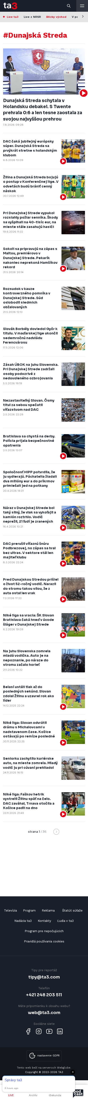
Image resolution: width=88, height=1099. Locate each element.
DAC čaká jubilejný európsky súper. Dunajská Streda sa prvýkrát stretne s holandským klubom (30, 148)
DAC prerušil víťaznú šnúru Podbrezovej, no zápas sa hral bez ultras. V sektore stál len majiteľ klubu (29, 551)
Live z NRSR (32, 16)
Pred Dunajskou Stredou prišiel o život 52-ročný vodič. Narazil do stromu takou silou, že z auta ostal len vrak (30, 586)
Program (29, 910)
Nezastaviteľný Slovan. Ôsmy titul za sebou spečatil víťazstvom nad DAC (28, 405)
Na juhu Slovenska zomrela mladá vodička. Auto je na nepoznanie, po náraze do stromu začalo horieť (26, 658)
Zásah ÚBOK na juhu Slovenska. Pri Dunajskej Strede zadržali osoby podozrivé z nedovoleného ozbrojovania (30, 372)
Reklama (48, 910)
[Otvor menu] (82, 6)
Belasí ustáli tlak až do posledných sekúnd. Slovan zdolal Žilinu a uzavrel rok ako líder (28, 694)
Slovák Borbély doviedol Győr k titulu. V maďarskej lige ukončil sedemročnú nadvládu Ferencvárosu (30, 336)
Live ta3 (12, 16)
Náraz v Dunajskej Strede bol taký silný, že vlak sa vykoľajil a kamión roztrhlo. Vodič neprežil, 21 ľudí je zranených (29, 515)
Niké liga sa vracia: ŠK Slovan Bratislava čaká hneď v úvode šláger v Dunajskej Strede (28, 619)
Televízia (10, 910)
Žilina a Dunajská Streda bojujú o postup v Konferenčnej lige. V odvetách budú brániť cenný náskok (30, 184)
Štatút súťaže (72, 910)
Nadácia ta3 (23, 921)
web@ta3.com (44, 1012)
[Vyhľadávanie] (69, 5)
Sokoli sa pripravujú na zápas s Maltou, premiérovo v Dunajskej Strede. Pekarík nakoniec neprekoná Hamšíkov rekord (30, 258)
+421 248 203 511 (44, 994)
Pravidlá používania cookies (44, 941)
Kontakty (44, 921)
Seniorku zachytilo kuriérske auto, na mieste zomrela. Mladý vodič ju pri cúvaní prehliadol (30, 763)
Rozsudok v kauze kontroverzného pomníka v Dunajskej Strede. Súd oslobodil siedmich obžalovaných (26, 298)
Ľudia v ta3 (65, 921)
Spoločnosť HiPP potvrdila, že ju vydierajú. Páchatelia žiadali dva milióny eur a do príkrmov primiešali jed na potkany (30, 479)
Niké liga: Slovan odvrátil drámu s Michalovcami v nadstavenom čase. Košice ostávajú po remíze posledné (29, 730)
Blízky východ (56, 16)
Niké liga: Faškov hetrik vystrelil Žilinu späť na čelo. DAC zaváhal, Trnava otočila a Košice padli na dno (28, 801)
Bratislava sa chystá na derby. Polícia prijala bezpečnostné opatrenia (29, 440)
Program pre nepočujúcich (44, 931)
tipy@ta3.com (44, 977)
